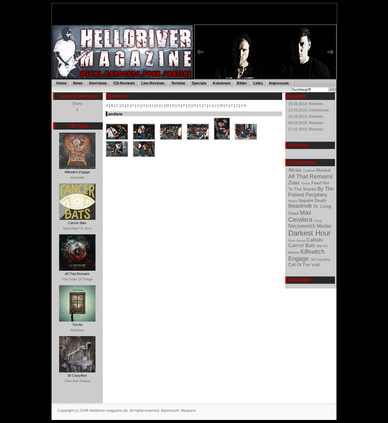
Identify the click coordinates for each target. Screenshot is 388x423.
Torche (306, 183)
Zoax (294, 183)
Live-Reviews (153, 83)
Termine (178, 83)
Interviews (98, 83)
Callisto (314, 240)
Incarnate (77, 177)
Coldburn (309, 170)
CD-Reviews (124, 83)
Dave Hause (297, 240)
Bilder (242, 83)
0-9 (243, 106)
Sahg (318, 220)
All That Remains (310, 176)
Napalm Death (312, 200)
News (78, 83)
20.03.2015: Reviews (305, 116)
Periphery (316, 195)
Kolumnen (221, 83)
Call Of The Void (303, 264)
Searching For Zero (77, 228)
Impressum (279, 83)
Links (258, 83)
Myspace (188, 410)
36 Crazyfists (320, 259)
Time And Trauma (77, 381)
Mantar (324, 226)
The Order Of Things (77, 279)
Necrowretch (302, 226)
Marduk (323, 170)
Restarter (77, 330)
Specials (199, 83)
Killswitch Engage (306, 255)
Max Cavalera (301, 216)
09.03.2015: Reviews (305, 123)
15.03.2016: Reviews (305, 104)
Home (61, 83)
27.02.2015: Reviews (305, 129)
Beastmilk (300, 206)
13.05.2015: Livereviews (308, 110)
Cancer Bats (302, 245)
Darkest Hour (309, 233)
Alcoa (295, 170)
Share (77, 103)
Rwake (293, 201)
